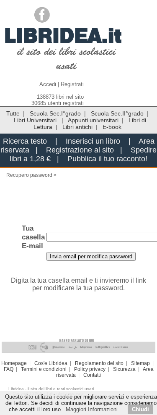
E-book (112, 126)
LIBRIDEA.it (63, 35)
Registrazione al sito (80, 150)
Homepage (14, 363)
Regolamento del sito (99, 363)
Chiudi (140, 409)
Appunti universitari (93, 120)
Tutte (13, 113)
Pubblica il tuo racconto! (107, 159)
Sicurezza (124, 369)
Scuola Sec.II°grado (117, 113)
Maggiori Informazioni (92, 409)
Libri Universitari (36, 120)
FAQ (8, 369)
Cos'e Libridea (50, 363)
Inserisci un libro (93, 141)
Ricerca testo (25, 141)
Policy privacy (90, 369)
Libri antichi (77, 126)
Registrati (72, 84)
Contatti (92, 375)
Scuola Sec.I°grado (55, 113)
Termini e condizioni (44, 369)
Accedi (47, 84)
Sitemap (140, 363)
